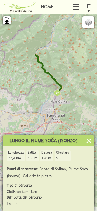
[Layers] (88, 22)
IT (88, 7)
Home (47, 6)
